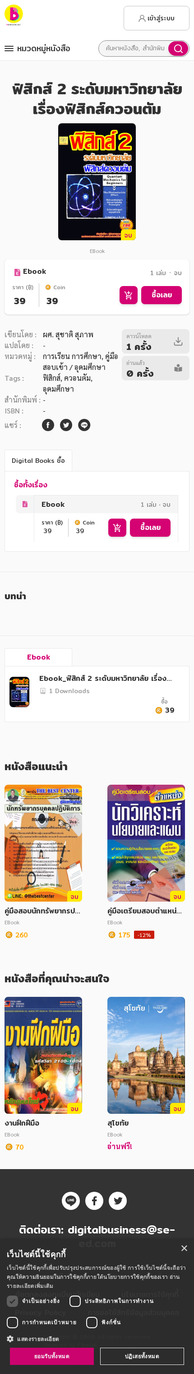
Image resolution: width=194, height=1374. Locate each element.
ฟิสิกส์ (51, 378)
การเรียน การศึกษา (72, 356)
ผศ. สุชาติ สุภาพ (68, 334)
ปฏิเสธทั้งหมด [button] (142, 1356)
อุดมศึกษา (58, 388)
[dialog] (97, 1306)
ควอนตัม (77, 378)
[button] (97, 1338)
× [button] (183, 1248)
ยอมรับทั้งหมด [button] (51, 1356)
